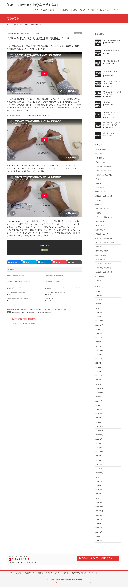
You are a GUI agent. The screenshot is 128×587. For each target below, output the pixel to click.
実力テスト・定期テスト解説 (105, 217)
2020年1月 (99, 502)
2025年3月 (99, 333)
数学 (24, 312)
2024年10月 (99, 350)
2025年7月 (99, 329)
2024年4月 (99, 367)
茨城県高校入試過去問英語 (104, 272)
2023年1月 (99, 422)
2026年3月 (99, 308)
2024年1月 (99, 380)
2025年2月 (99, 338)
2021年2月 (99, 468)
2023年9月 (99, 397)
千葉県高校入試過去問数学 (104, 166)
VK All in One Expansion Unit (70, 582)
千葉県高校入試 (100, 162)
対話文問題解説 (100, 221)
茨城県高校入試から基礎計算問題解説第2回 (54, 275)
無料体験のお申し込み (79, 573)
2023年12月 (99, 384)
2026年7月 (99, 295)
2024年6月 (99, 359)
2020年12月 (99, 473)
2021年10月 (99, 452)
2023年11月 (99, 388)
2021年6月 (99, 456)
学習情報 (38, 309)
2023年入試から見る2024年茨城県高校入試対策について (18, 281)
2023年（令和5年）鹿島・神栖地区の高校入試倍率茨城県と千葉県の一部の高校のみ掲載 (63, 287)
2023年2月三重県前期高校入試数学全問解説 (16, 292)
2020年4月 (99, 490)
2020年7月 (99, 477)
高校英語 (98, 280)
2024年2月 (99, 376)
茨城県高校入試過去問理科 (104, 268)
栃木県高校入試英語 (102, 234)
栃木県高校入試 (100, 230)
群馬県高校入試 (100, 246)
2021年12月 (99, 447)
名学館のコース (29, 573)
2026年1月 (99, 316)
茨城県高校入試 (47, 309)
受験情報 (78, 33)
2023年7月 (99, 401)
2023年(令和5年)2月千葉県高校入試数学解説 (16, 287)
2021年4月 (99, 460)
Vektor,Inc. (82, 582)
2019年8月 (99, 523)
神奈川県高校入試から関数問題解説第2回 (23, 319)
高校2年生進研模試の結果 (111, 50)
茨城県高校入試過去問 (46, 312)
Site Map (92, 573)
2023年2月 (99, 418)
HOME (11, 573)
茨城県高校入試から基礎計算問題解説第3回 (16, 275)
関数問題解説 (100, 276)
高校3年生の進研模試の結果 (111, 61)
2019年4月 (99, 540)
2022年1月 (99, 443)
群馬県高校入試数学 (102, 251)
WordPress (46, 582)
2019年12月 (99, 507)
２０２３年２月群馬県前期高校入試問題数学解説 (55, 292)
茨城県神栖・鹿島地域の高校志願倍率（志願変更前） (18, 298)
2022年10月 (99, 435)
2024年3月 (99, 371)
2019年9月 (99, 519)
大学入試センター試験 (103, 209)
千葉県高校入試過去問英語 (104, 175)
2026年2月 (99, 312)
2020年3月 (99, 494)
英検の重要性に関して (110, 133)
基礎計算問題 (24, 309)
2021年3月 (99, 464)
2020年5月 (99, 485)
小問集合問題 (100, 225)
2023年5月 (99, 409)
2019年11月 (99, 511)
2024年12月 (99, 346)
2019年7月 (99, 528)
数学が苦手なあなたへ (50, 298)
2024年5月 (99, 363)
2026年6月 (99, 299)
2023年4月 (99, 414)
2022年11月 (99, 430)
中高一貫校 (99, 154)
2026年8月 (99, 291)
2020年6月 (99, 481)
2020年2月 (99, 498)
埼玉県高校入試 (100, 192)
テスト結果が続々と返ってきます (52, 281)
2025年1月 (99, 342)
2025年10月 (99, 325)
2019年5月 (99, 536)
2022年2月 (99, 439)
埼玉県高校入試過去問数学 (104, 196)
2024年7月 (99, 354)
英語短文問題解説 (101, 255)
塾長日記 (32, 309)
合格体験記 (99, 183)
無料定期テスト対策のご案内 (105, 242)
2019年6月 (99, 532)
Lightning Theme (56, 582)
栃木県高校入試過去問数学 (104, 238)
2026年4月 (99, 304)
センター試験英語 (101, 149)
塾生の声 (98, 200)
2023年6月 (99, 405)
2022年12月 (99, 426)
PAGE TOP (123, 567)
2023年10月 (99, 392)
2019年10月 (99, 515)
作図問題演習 (100, 158)
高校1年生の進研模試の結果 (111, 40)
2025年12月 (99, 321)
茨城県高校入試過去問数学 (60, 309)
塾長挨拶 (19, 573)
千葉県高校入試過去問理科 (104, 171)
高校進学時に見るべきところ (112, 102)
